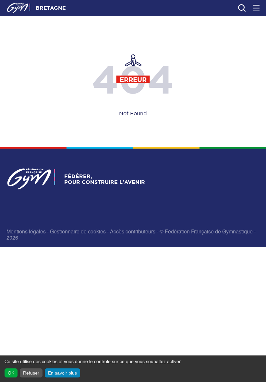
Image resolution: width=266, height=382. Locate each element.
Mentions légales (26, 231)
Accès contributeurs (132, 231)
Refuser (31, 373)
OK (11, 373)
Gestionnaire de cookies (78, 231)
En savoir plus (62, 373)
